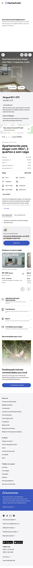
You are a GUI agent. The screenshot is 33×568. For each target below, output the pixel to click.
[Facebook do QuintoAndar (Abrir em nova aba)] (4, 516)
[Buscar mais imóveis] (3, 54)
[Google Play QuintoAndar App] (8, 542)
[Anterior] (22, 289)
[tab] (7, 215)
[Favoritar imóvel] (26, 54)
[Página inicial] (13, 3)
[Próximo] (28, 289)
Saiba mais (16, 243)
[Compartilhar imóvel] (22, 54)
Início (3, 137)
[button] (16, 301)
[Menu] (2, 3)
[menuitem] (5, 137)
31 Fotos (13, 87)
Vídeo (22, 87)
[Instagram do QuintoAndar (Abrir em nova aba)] (7, 516)
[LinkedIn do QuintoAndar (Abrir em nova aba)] (14, 516)
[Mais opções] (30, 54)
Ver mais (6, 208)
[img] (13, 260)
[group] (13, 269)
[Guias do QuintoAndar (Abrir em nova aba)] (10, 516)
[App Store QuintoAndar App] (18, 542)
